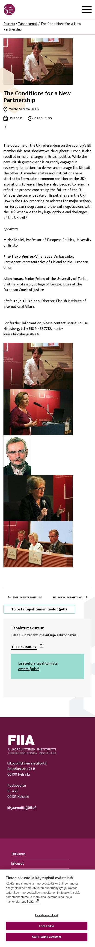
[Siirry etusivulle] (25, 9)
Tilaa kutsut (21, 647)
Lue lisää (27, 901)
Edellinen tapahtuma (27, 597)
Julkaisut (17, 863)
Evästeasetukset (46, 915)
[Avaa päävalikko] (87, 9)
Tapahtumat (27, 24)
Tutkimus (18, 854)
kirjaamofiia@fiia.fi (21, 808)
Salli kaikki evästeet (46, 937)
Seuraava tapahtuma (68, 597)
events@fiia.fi (28, 669)
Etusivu (9, 24)
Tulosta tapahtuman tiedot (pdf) (39, 609)
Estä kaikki (46, 926)
